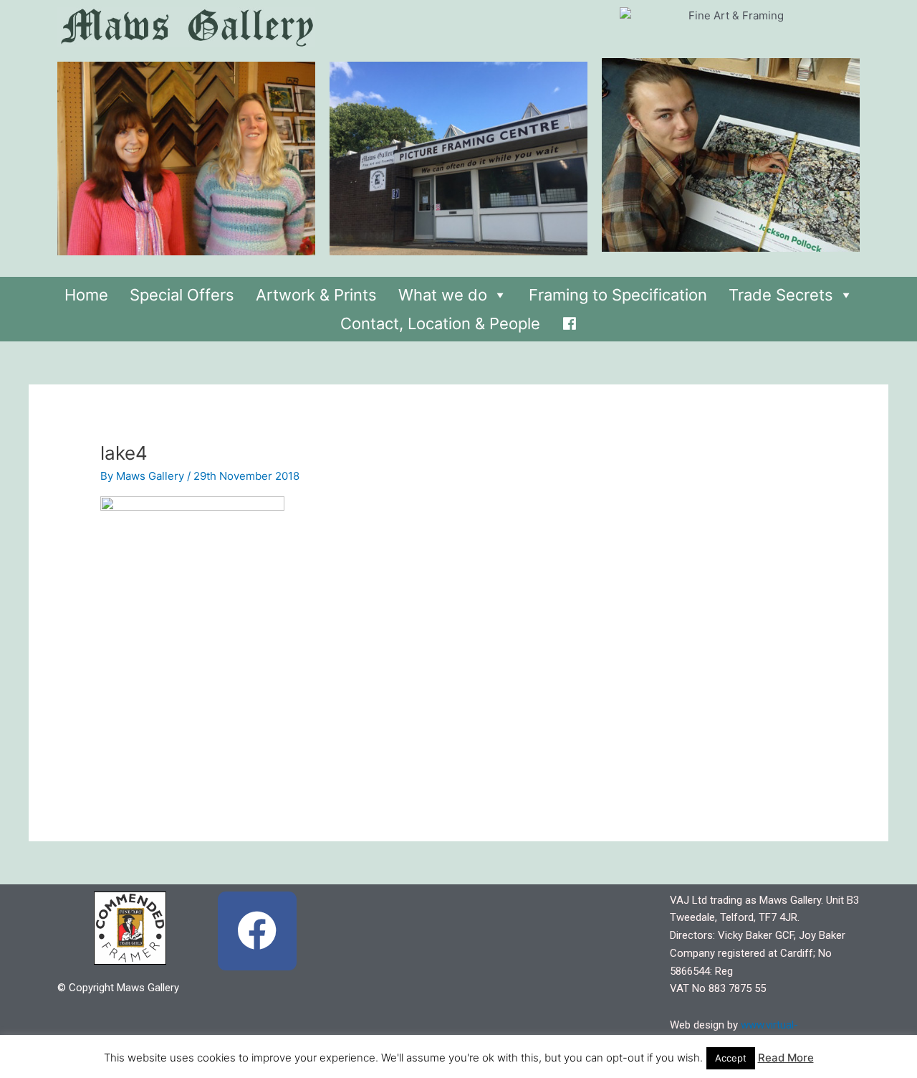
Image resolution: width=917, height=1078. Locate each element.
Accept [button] (730, 1058)
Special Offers (182, 294)
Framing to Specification (618, 294)
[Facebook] (569, 320)
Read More (786, 1057)
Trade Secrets (781, 294)
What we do (442, 294)
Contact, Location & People (440, 323)
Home (86, 294)
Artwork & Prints (316, 294)
